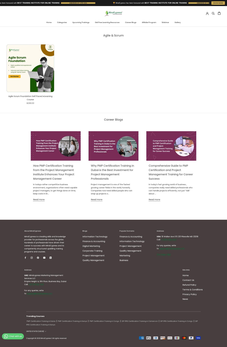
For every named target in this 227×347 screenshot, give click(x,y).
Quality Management (93, 260)
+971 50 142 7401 (36, 284)
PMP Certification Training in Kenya (72, 321)
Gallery (178, 22)
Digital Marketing (91, 246)
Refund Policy (189, 284)
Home (49, 22)
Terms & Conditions (192, 289)
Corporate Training (92, 250)
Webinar (165, 22)
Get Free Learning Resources (107, 22)
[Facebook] (25, 257)
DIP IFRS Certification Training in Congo (176, 321)
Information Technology (94, 236)
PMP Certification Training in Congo (104, 321)
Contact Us (188, 280)
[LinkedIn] (51, 257)
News (185, 299)
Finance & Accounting (93, 241)
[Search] (213, 13)
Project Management (93, 255)
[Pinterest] (38, 257)
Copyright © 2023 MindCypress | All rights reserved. (46, 338)
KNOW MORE (218, 3)
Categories (62, 22)
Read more (39, 199)
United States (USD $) (35, 331)
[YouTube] (44, 257)
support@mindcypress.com (172, 248)
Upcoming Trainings (80, 22)
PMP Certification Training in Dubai (41, 321)
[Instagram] (32, 257)
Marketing (125, 255)
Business (124, 260)
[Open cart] (219, 13)
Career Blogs (130, 22)
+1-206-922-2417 (169, 239)
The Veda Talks (164, 254)
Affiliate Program (149, 22)
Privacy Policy (189, 294)
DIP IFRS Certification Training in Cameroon (140, 321)
